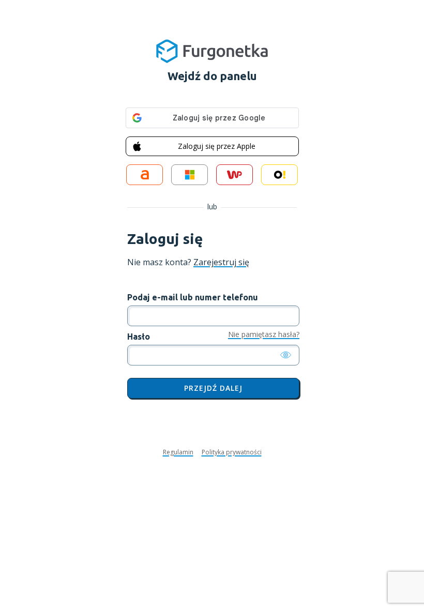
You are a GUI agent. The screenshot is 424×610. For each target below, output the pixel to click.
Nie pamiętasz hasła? (263, 334)
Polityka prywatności (232, 452)
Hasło (138, 336)
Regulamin (178, 452)
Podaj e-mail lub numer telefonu (192, 297)
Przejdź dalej (213, 388)
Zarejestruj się (221, 262)
